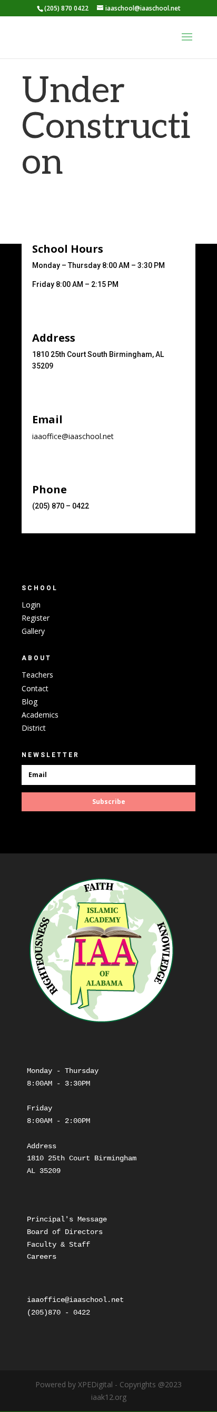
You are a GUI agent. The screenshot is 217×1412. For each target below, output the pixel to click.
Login (31, 605)
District (34, 728)
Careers (41, 1256)
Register (36, 618)
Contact (35, 688)
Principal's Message (67, 1219)
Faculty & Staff (58, 1244)
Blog (29, 702)
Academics (40, 715)
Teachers (37, 675)
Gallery (33, 631)
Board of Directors (65, 1232)
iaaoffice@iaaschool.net (73, 436)
